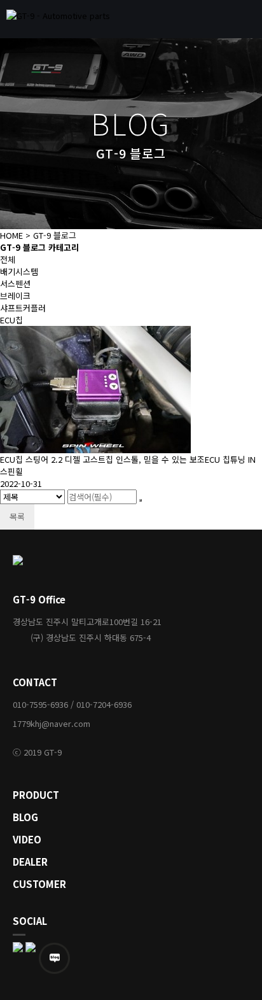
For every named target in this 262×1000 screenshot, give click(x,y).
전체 (7, 259)
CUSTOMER (39, 884)
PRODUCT (36, 794)
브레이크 (15, 296)
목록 (17, 517)
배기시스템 (19, 271)
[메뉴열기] (246, 19)
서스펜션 (15, 284)
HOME (11, 235)
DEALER (30, 861)
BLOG (25, 817)
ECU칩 (11, 320)
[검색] (140, 500)
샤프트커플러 (23, 308)
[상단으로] (233, 971)
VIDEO (27, 839)
